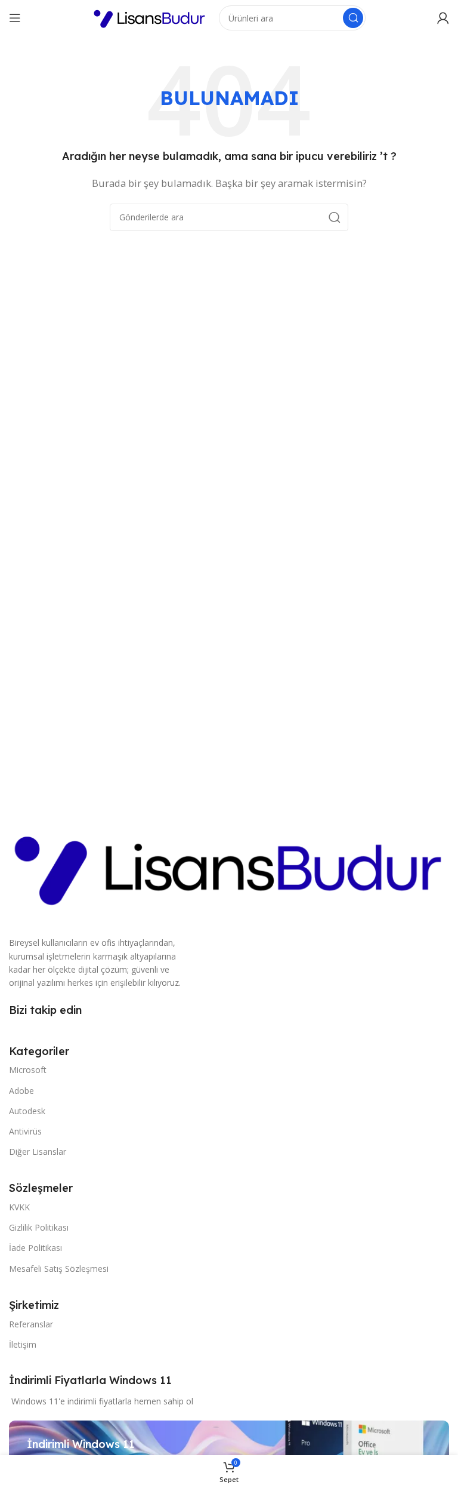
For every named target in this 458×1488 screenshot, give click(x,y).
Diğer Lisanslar (37, 1151)
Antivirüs (25, 1131)
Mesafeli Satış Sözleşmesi (59, 1268)
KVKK (19, 1207)
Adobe (21, 1090)
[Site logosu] (149, 17)
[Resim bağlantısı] (229, 866)
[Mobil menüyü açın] (15, 18)
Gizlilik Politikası (39, 1227)
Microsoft (28, 1069)
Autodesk (27, 1111)
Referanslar (31, 1324)
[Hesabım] (443, 18)
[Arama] (353, 18)
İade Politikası (35, 1247)
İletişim (22, 1344)
